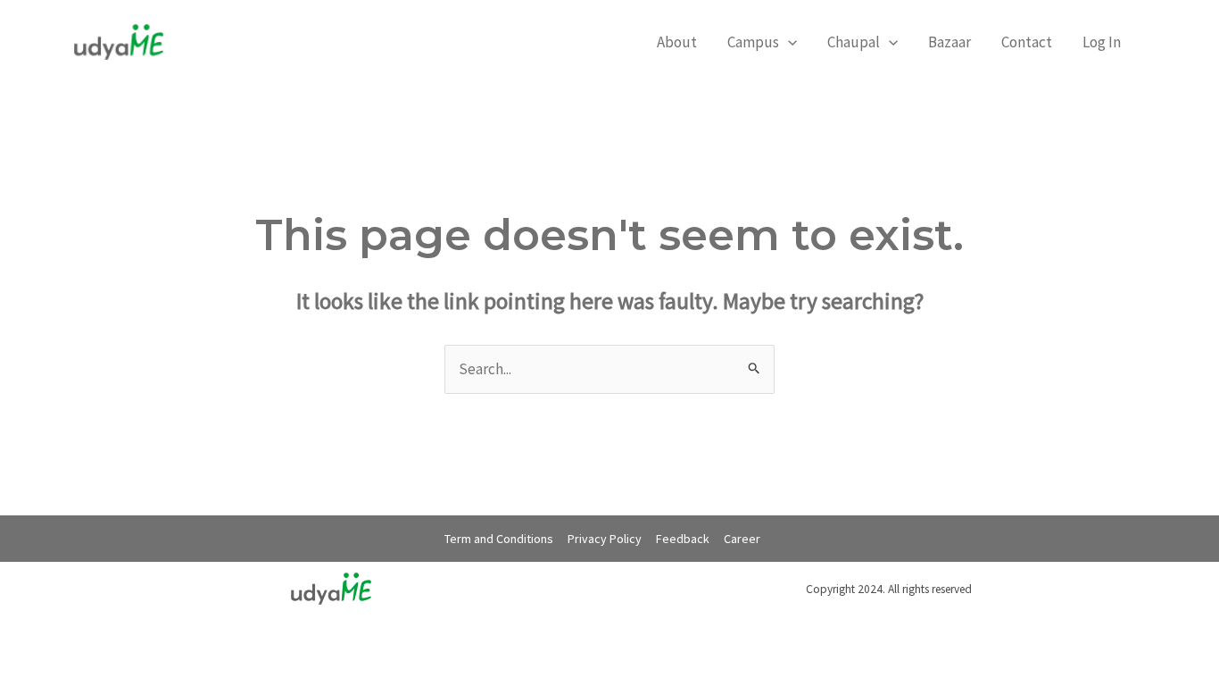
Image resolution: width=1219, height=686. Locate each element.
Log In (1101, 42)
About (677, 42)
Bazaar (949, 42)
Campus (753, 42)
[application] (788, 42)
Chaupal (853, 42)
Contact (1026, 42)
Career (742, 539)
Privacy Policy (605, 539)
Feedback (682, 539)
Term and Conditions (498, 539)
